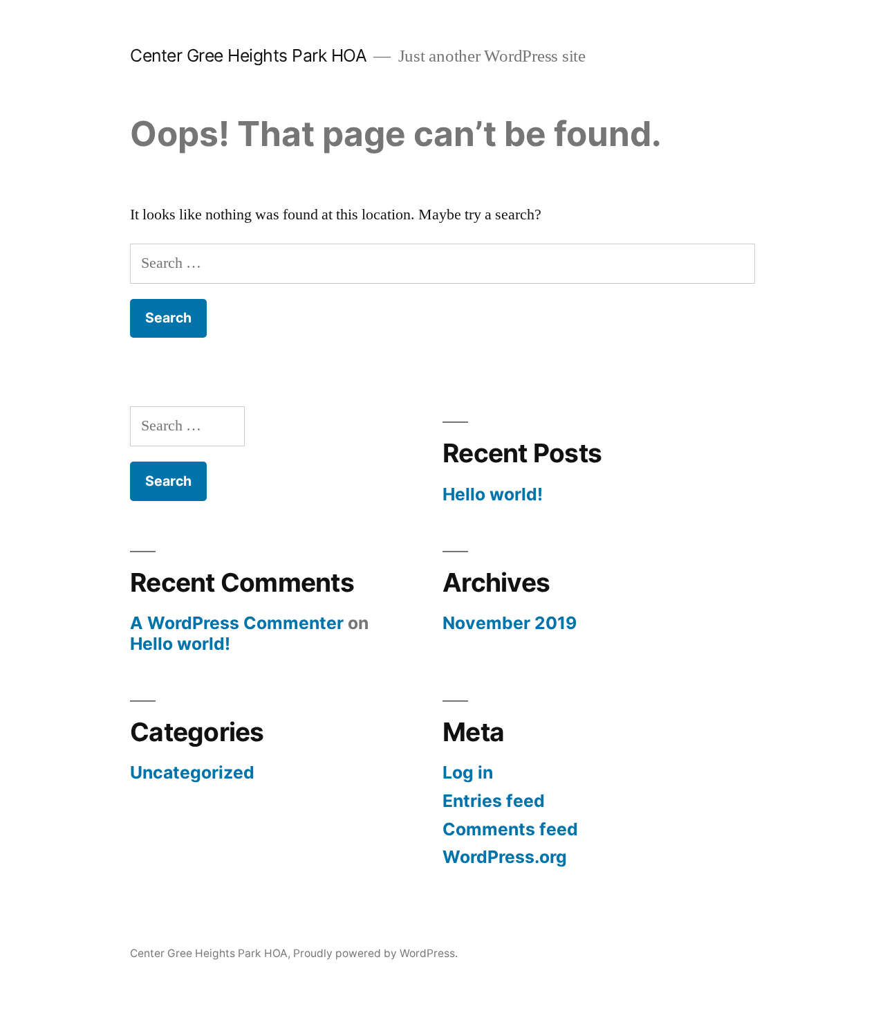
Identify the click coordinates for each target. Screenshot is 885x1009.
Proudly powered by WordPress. (375, 953)
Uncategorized (192, 772)
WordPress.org (504, 856)
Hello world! (492, 494)
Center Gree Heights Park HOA (248, 55)
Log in (467, 772)
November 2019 (509, 622)
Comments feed (510, 829)
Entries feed (493, 800)
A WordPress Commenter (237, 622)
